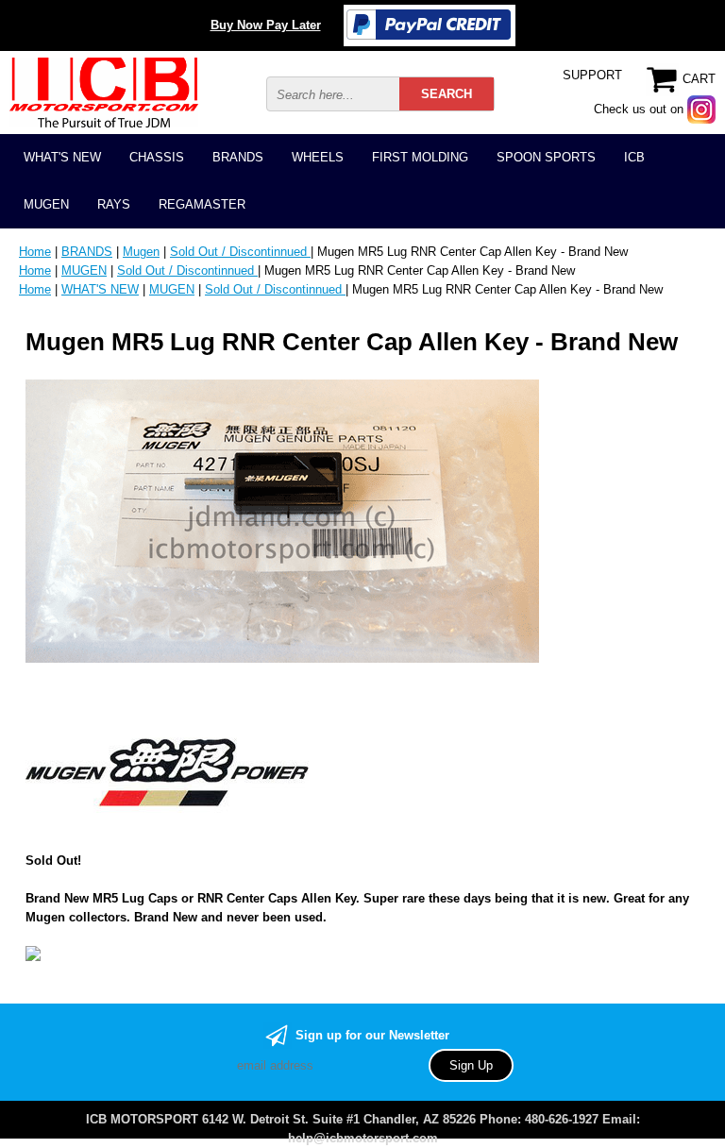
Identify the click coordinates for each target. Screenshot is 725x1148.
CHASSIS (156, 157)
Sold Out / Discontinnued (240, 252)
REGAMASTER (202, 204)
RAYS (113, 204)
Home (35, 252)
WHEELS (318, 157)
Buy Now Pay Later (266, 25)
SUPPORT (592, 75)
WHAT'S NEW (62, 157)
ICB (634, 157)
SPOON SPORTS (546, 157)
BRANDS (237, 157)
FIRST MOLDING (420, 157)
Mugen (141, 252)
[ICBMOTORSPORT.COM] (103, 91)
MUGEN (46, 204)
